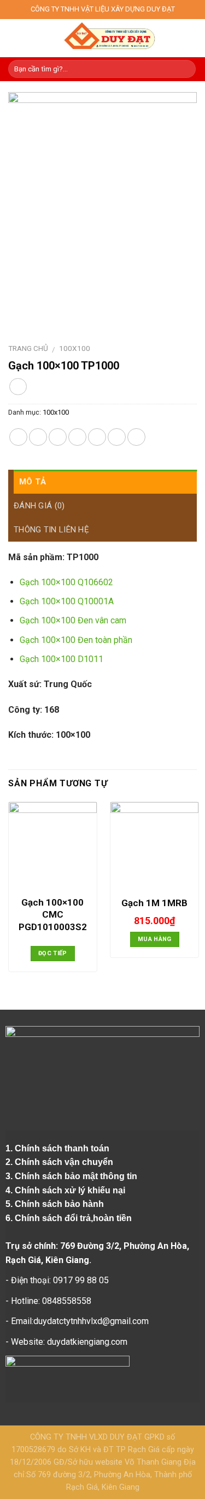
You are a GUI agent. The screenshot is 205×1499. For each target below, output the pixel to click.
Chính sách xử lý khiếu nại (71, 1190)
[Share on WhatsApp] (18, 437)
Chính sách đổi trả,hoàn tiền (73, 1218)
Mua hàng (155, 939)
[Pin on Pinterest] (97, 437)
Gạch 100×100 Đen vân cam (73, 620)
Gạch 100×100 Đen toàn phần (76, 640)
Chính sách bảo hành (60, 1204)
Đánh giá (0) (39, 506)
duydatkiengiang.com (87, 1342)
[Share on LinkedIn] (136, 437)
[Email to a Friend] (77, 437)
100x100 (74, 348)
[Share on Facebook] (38, 437)
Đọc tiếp (52, 953)
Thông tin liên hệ (51, 530)
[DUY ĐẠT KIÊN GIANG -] (109, 38)
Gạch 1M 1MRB (154, 902)
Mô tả (32, 482)
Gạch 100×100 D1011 (61, 659)
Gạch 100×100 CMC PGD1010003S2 (53, 914)
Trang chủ (28, 348)
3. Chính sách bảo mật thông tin (72, 1176)
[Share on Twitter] (58, 437)
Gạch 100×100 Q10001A (67, 601)
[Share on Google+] (117, 437)
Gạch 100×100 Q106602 (66, 582)
